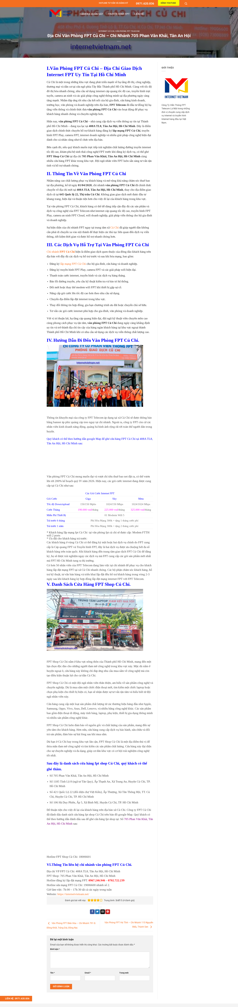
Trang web (124, 973)
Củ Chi (114, 227)
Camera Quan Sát (91, 14)
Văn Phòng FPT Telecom (127, 31)
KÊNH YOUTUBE (168, 3)
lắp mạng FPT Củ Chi (73, 263)
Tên (52, 973)
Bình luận (55, 949)
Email (88, 973)
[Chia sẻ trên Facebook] (92, 911)
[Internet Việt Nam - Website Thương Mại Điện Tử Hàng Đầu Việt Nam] (60, 13)
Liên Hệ (139, 14)
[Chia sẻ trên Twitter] (97, 911)
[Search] (186, 3)
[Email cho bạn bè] (102, 911)
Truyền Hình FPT (119, 14)
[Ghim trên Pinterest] (107, 911)
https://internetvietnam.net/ (73, 894)
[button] (88, 900)
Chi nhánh (61, 251)
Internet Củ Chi (106, 31)
